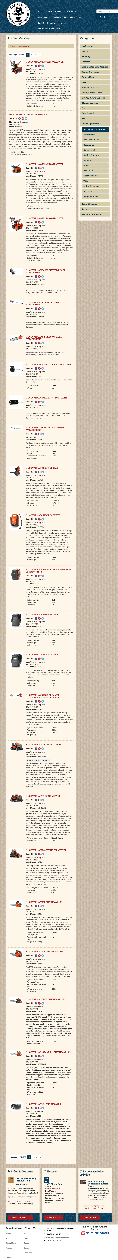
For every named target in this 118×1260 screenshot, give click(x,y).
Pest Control (88, 113)
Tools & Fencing (89, 204)
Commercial (89, 150)
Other (86, 165)
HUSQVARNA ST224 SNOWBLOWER (45, 218)
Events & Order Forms (72, 17)
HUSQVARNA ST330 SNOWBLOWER (44, 61)
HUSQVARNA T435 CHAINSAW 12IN (44, 902)
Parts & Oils (88, 171)
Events (26, 1243)
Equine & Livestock (91, 72)
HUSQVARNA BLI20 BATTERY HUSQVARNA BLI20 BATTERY (49, 570)
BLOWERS (88, 191)
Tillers (86, 181)
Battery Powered (91, 140)
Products (59, 11)
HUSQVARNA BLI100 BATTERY (42, 654)
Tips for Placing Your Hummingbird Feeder (98, 1183)
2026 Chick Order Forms (54, 1185)
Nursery (86, 108)
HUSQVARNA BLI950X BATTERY (43, 515)
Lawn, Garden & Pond (92, 93)
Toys (84, 209)
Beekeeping (87, 46)
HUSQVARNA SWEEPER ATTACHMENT (46, 397)
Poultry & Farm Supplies (93, 98)
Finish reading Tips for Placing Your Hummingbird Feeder (94, 1207)
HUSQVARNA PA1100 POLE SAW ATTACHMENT (42, 303)
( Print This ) (21, 1184)
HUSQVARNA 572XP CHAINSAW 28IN (45, 999)
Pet (83, 118)
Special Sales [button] (43, 17)
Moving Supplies (90, 103)
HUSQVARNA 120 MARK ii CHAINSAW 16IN (48, 1052)
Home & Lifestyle (90, 87)
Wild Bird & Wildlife (91, 214)
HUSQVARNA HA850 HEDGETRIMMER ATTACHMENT (46, 428)
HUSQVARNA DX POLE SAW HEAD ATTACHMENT (44, 337)
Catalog (12, 46)
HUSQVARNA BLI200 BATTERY (42, 614)
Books (85, 51)
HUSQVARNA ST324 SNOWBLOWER (45, 164)
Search (102, 17)
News (26, 1238)
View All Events (54, 1217)
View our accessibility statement (56, 1238)
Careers (27, 1248)
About (8, 1238)
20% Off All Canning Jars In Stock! (26, 1179)
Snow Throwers (91, 176)
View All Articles (91, 1217)
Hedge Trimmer (90, 196)
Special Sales (11, 1243)
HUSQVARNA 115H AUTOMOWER (43, 1104)
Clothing (86, 62)
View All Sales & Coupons (20, 1217)
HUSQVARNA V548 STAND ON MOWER (46, 850)
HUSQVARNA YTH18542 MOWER (43, 796)
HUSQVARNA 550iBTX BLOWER (42, 467)
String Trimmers (91, 186)
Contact (41, 23)
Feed (84, 82)
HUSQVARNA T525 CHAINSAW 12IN (44, 951)
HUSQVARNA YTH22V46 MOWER (43, 744)
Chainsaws (88, 145)
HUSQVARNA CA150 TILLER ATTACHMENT (48, 364)
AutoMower (89, 135)
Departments (52, 23)
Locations (28, 1253)
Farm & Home (88, 77)
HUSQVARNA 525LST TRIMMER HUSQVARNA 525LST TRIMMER (43, 696)
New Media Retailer (56, 1241)
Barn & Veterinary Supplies (95, 67)
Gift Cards (57, 17)
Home (40, 11)
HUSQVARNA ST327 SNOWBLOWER (28, 114)
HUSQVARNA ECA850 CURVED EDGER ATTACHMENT (45, 271)
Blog (8, 1253)
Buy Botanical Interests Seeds (49, 29)
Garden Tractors (91, 155)
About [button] (48, 11)
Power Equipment (24, 46)
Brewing (86, 57)
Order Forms (71, 11)
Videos (63, 23)
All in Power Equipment (94, 129)
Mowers (87, 160)
